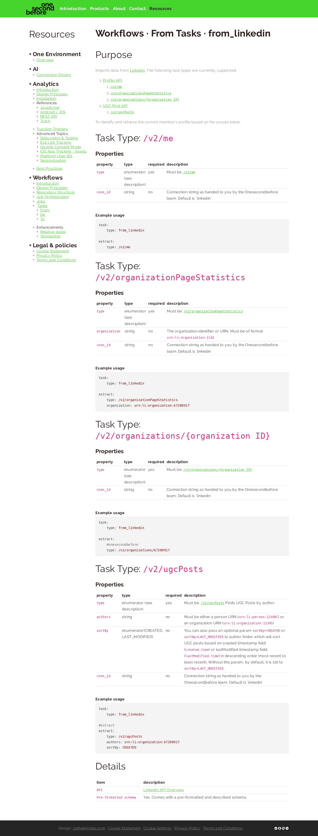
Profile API (112, 80)
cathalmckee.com (89, 828)
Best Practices (50, 168)
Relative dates (53, 232)
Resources (160, 8)
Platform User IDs (56, 156)
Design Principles (52, 94)
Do (42, 214)
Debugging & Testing (59, 138)
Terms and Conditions (56, 260)
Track (45, 121)
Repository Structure (56, 192)
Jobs (41, 201)
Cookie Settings (157, 828)
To (42, 219)
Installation (46, 98)
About (119, 8)
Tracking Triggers (52, 129)
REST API (48, 116)
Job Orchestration (53, 196)
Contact (137, 8)
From (45, 210)
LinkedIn (137, 70)
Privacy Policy (49, 255)
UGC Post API (115, 106)
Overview (45, 60)
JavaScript (50, 107)
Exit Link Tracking (55, 142)
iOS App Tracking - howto (63, 151)
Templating (50, 236)
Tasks (42, 206)
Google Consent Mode (60, 147)
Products (99, 8)
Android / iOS (52, 112)
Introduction (73, 8)
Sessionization (53, 160)
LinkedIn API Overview (163, 790)
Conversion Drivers (54, 75)
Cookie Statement (53, 251)
